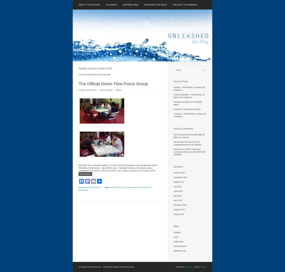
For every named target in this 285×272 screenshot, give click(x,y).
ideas (130, 187)
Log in (176, 237)
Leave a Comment (106, 90)
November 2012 (180, 205)
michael (118, 90)
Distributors (130, 5)
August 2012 (179, 214)
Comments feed (180, 246)
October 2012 (179, 210)
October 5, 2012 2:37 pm (88, 90)
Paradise (203, 267)
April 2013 (178, 200)
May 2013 (178, 196)
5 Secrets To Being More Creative (187, 109)
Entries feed (178, 242)
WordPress (189, 267)
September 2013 (180, 177)
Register (177, 232)
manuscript (137, 187)
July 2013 (178, 187)
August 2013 (179, 182)
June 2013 (178, 191)
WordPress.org (180, 251)
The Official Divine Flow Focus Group (113, 83)
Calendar (111, 5)
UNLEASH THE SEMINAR (185, 5)
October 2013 (179, 173)
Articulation (90, 187)
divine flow (113, 187)
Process (98, 187)
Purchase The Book (155, 5)
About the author (89, 5)
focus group (122, 187)
